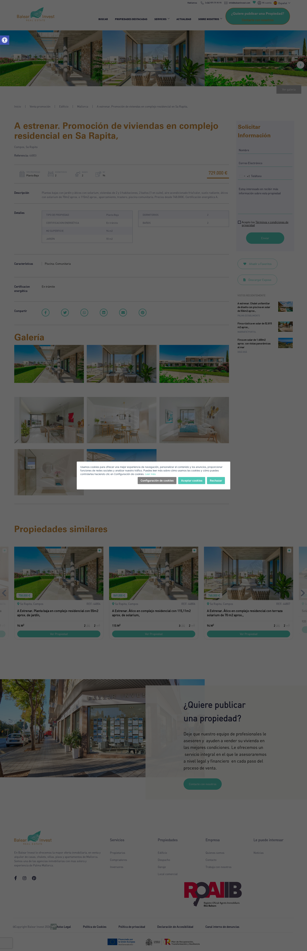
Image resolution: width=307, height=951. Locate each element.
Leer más (150, 474)
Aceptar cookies (191, 480)
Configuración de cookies (157, 480)
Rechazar (216, 480)
